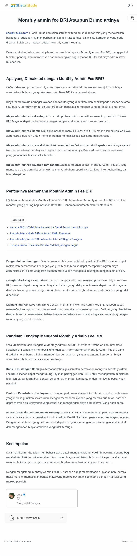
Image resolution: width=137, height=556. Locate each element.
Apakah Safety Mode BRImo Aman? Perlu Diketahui (40, 233)
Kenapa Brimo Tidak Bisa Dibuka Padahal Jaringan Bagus (44, 245)
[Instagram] (46, 499)
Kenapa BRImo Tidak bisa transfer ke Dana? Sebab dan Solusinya (49, 227)
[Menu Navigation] (6, 5)
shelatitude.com (17, 33)
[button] (130, 5)
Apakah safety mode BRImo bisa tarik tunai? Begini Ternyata (46, 239)
